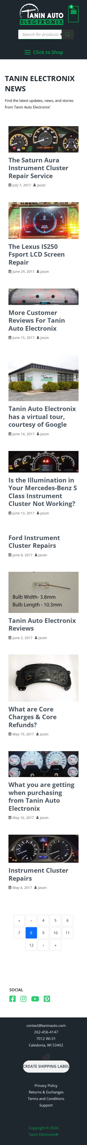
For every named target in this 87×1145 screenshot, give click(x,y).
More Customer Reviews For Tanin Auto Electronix (36, 320)
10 (55, 932)
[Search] (68, 34)
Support (46, 1105)
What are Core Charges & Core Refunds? (32, 717)
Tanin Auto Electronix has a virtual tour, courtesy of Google (42, 416)
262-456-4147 (46, 1032)
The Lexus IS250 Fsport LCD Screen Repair (36, 254)
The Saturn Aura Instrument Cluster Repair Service (38, 168)
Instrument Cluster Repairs (38, 874)
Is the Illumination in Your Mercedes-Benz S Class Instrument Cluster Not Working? (42, 492)
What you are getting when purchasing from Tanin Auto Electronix (41, 796)
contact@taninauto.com (46, 1025)
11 (67, 932)
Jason (41, 185)
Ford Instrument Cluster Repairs (34, 541)
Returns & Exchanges (46, 1092)
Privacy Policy (46, 1085)
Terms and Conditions (46, 1098)
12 (31, 945)
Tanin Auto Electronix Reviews (42, 624)
